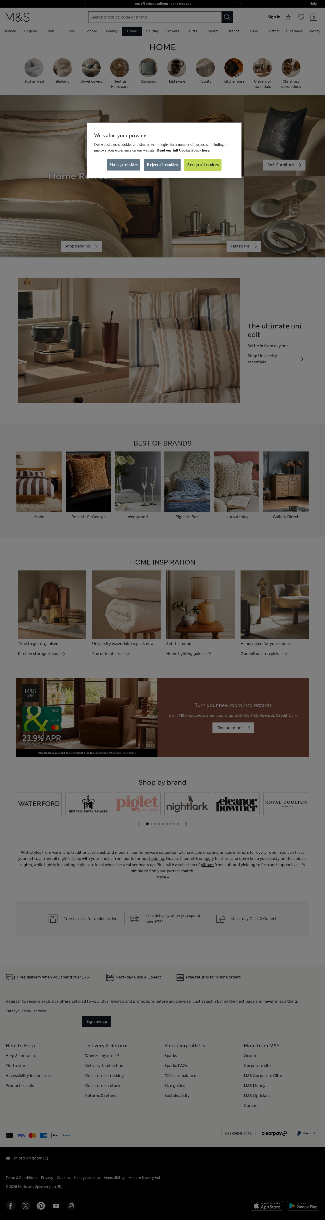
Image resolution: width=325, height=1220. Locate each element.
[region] (164, 150)
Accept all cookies (203, 165)
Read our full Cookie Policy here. (183, 150)
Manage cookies (123, 165)
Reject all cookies (162, 165)
